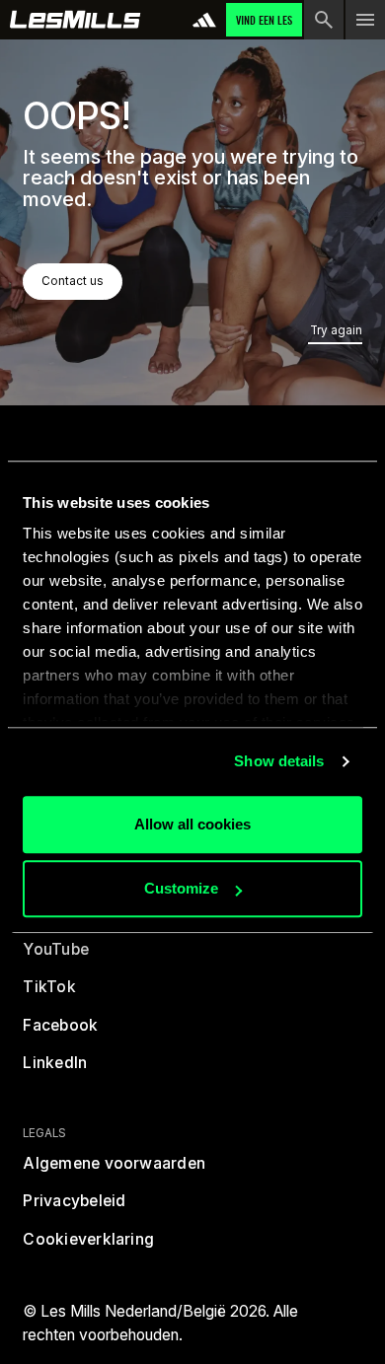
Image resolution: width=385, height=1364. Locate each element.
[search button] (324, 19)
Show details (279, 761)
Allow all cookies (192, 824)
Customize (181, 888)
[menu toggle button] (365, 19)
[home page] (75, 19)
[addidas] (204, 20)
